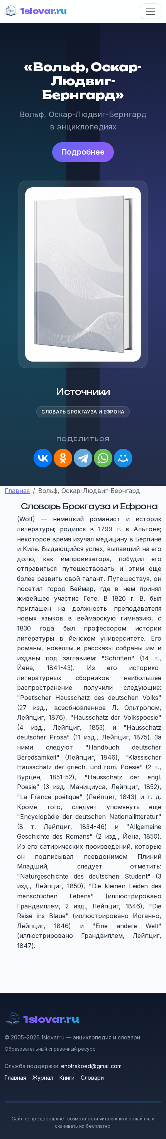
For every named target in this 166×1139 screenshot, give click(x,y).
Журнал (42, 1077)
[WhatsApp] (103, 458)
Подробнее (83, 152)
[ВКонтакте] (43, 458)
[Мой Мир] (123, 458)
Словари (92, 1077)
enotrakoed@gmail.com (91, 1066)
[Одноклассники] (63, 458)
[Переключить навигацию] (150, 11)
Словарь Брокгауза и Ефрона (82, 412)
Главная (15, 1077)
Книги (67, 1077)
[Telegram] (83, 458)
